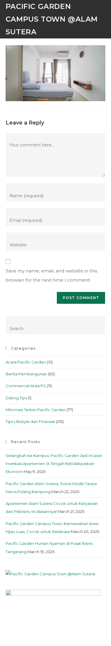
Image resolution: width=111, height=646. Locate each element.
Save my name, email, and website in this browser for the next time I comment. (51, 275)
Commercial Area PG (26, 385)
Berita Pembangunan (26, 374)
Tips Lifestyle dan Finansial (30, 421)
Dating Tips (16, 397)
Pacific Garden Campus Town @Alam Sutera (52, 19)
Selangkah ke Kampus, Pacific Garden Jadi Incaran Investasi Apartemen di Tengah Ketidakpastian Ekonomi (54, 463)
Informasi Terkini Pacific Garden (36, 409)
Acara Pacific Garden (26, 362)
